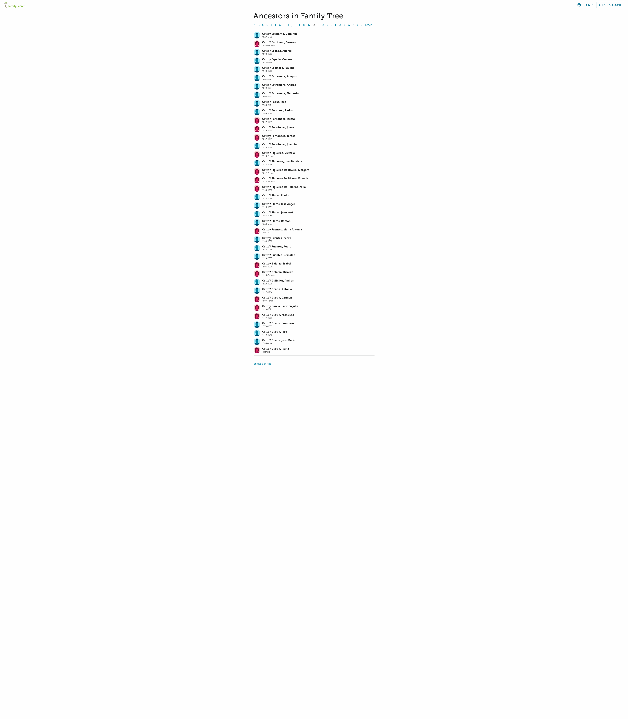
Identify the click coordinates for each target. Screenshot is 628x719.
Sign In (588, 5)
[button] (314, 35)
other (368, 25)
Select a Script (262, 363)
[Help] (579, 5)
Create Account (610, 5)
